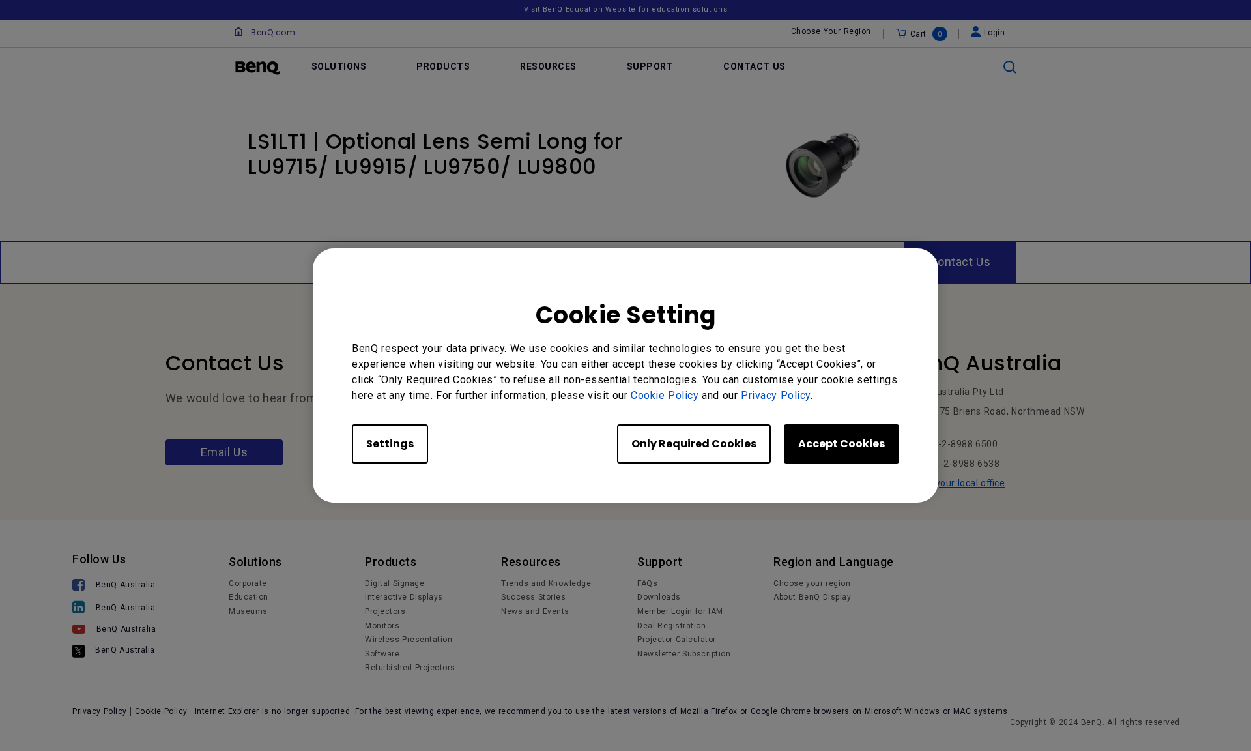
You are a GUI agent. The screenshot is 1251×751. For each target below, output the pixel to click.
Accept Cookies (841, 443)
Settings (390, 443)
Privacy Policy (776, 395)
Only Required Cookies (693, 443)
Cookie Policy (664, 395)
